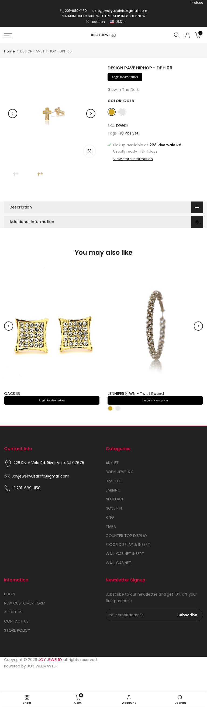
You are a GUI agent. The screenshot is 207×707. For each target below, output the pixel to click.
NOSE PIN (114, 508)
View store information (133, 159)
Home (9, 51)
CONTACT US (16, 621)
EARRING (113, 490)
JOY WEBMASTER (42, 666)
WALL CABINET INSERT (125, 553)
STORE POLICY (17, 630)
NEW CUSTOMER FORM (24, 603)
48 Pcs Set (129, 133)
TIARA (111, 526)
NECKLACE (115, 499)
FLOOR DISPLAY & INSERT (128, 544)
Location (98, 21)
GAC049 (12, 393)
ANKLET (112, 462)
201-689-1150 (76, 10)
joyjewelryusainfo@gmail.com (122, 10)
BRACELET (114, 481)
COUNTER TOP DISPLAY (126, 535)
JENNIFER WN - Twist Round (136, 393)
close (11, 2)
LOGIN (9, 594)
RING (110, 517)
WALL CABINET (118, 562)
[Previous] (12, 113)
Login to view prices (125, 77)
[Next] (90, 113)
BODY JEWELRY (119, 472)
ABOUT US (13, 612)
